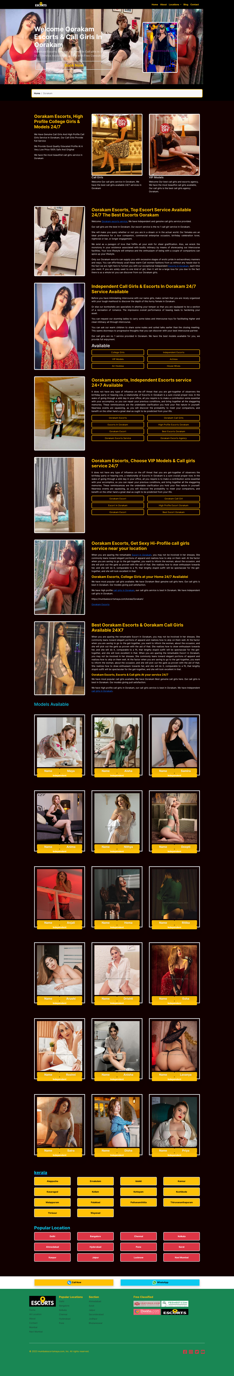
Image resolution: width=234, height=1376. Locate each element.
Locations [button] (174, 4)
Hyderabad (64, 1318)
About (163, 4)
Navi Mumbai (36, 1331)
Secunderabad (96, 1314)
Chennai (63, 1314)
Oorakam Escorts (100, 604)
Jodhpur (93, 1318)
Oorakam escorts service (114, 221)
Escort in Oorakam (142, 554)
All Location (35, 1314)
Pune (61, 1323)
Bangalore (64, 1305)
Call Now (76, 1282)
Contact (194, 4)
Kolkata (63, 1310)
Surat (91, 1305)
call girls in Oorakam (123, 590)
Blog (185, 4)
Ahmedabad (95, 1301)
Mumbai (33, 1327)
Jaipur (92, 1310)
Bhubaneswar (96, 1323)
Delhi (61, 1301)
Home (155, 4)
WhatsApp (162, 1282)
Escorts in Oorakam (178, 266)
